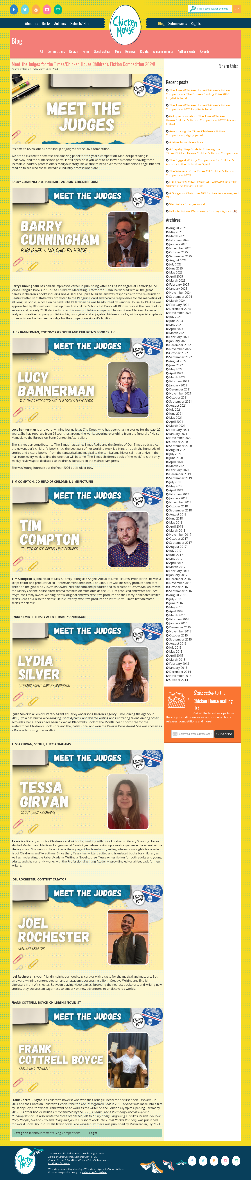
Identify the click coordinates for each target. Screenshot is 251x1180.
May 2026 (175, 232)
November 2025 (180, 248)
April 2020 (176, 462)
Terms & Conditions (68, 1160)
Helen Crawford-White (94, 1172)
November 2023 (180, 313)
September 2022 (180, 357)
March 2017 (177, 567)
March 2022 (177, 377)
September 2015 (180, 639)
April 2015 (176, 656)
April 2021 (176, 422)
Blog (161, 23)
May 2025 (175, 272)
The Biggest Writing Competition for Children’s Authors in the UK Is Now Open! (200, 162)
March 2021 (177, 426)
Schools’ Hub (79, 23)
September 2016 (180, 591)
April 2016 (176, 611)
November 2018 (180, 502)
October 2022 (178, 353)
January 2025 (178, 289)
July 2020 (175, 454)
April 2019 (176, 490)
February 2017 (179, 571)
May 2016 (175, 607)
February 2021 (179, 430)
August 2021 (178, 405)
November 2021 (180, 393)
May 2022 (175, 369)
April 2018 (176, 526)
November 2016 (180, 583)
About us (31, 23)
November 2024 (180, 293)
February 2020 (179, 470)
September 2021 (180, 401)
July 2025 (175, 264)
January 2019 (178, 498)
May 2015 (175, 651)
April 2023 (176, 329)
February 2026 (179, 240)
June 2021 (176, 414)
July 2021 (175, 410)
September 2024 (180, 297)
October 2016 (178, 587)
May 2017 (175, 559)
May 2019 (175, 486)
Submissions (177, 23)
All (41, 51)
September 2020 (180, 446)
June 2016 (176, 603)
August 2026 (178, 228)
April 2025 (176, 276)
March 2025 (177, 280)
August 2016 (178, 595)
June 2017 (176, 555)
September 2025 (180, 256)
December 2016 (180, 579)
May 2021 (175, 418)
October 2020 (178, 442)
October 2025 (178, 252)
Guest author (102, 51)
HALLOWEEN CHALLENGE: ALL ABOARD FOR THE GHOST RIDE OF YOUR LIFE (201, 184)
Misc (118, 51)
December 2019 (180, 474)
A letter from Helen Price (186, 142)
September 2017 (180, 543)
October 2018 (178, 506)
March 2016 (177, 615)
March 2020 (177, 466)
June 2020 (176, 458)
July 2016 (175, 599)
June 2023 (176, 321)
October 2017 (178, 539)
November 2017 (180, 535)
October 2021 (178, 397)
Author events (187, 51)
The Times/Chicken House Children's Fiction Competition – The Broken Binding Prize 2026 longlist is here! (198, 94)
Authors (60, 23)
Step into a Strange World (187, 204)
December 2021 (180, 389)
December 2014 (180, 672)
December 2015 (180, 627)
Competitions (56, 51)
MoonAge (78, 1169)
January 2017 (178, 575)
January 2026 (178, 244)
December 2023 (180, 309)
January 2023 (178, 341)
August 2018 (178, 514)
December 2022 (180, 345)
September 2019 (180, 478)
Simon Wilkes (115, 1169)
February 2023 (179, 337)
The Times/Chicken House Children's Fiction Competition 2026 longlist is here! (198, 107)
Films (86, 51)
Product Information (59, 1163)
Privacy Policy (86, 1160)
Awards (204, 51)
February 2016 (179, 619)
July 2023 (175, 317)
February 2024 (179, 305)
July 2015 (175, 647)
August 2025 (178, 260)
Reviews (130, 51)
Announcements (163, 51)
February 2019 (179, 494)
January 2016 (178, 623)
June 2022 (176, 365)
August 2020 (178, 450)
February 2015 (179, 664)
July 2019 (175, 482)
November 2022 (180, 349)
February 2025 (179, 284)
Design (73, 51)
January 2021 (178, 434)
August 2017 (178, 547)
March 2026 (177, 236)
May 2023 (175, 325)
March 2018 (177, 530)
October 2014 (178, 680)
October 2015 (178, 635)
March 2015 (177, 660)
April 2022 (176, 373)
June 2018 (176, 518)
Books (46, 23)
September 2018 (180, 510)
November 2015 (180, 631)
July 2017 (175, 551)
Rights (196, 23)
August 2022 (178, 361)
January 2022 (178, 385)
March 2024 (177, 301)
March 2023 (177, 333)
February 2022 (179, 381)
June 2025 (176, 268)
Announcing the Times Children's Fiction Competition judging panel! (195, 133)
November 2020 (180, 438)
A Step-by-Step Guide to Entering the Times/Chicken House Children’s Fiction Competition (202, 151)
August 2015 (178, 643)
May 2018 (175, 522)
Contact (52, 1160)
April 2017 (176, 563)
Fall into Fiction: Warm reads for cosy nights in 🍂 (203, 211)
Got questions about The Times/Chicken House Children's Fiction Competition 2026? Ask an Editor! (201, 120)
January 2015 (178, 668)
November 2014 (180, 676)
